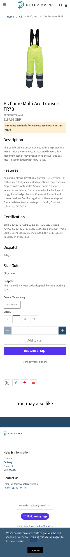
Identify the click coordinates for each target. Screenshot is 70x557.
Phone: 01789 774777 (15, 488)
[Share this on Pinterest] (24, 382)
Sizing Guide (10, 470)
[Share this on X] (7, 382)
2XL (34, 319)
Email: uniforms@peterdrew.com (21, 484)
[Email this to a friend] (33, 382)
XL (25, 319)
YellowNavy (12, 304)
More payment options (34, 362)
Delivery (8, 462)
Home (10, 16)
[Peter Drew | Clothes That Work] (35, 5)
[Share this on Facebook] (15, 382)
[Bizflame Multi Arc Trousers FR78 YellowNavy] (35, 58)
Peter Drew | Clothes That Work (38, 526)
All (20, 16)
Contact (8, 458)
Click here (9, 273)
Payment (8, 466)
